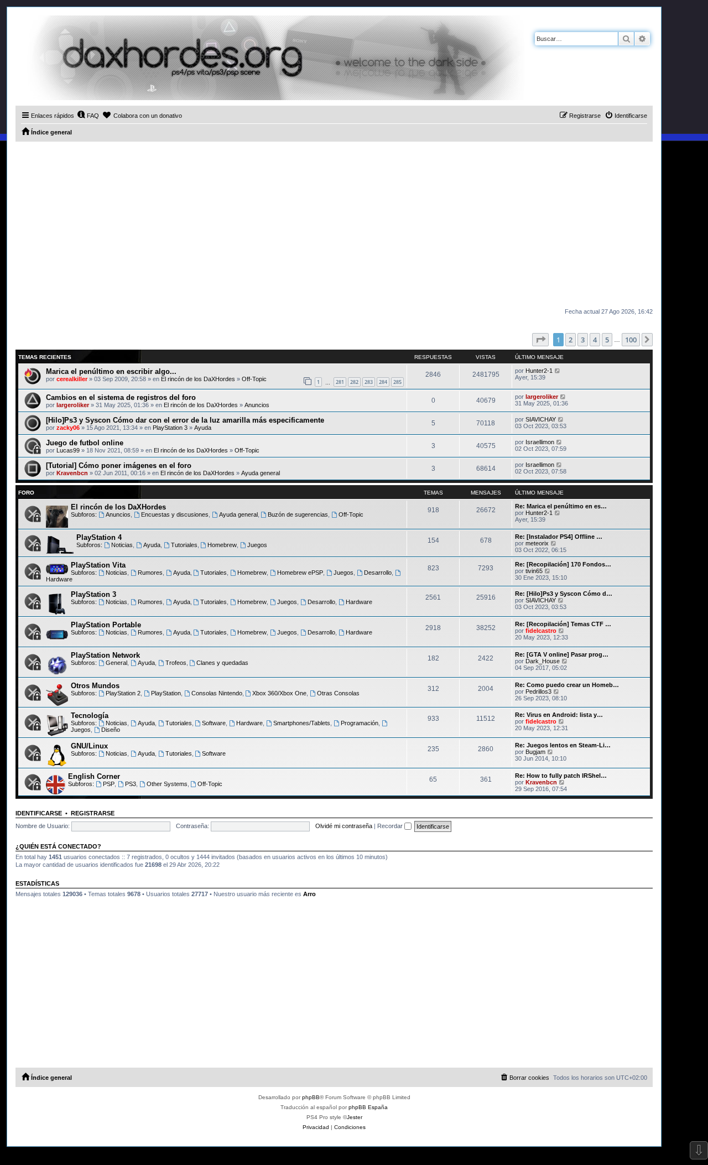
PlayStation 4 (99, 537)
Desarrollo (378, 572)
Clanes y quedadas (222, 662)
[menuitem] (88, 115)
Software (214, 723)
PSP (108, 784)
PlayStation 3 (170, 427)
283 (369, 382)
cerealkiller (71, 379)
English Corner (94, 776)
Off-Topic (254, 379)
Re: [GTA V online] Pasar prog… (561, 654)
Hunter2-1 (539, 370)
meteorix (537, 543)
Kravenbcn (72, 473)
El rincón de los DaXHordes (198, 379)
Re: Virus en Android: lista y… (559, 714)
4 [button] (595, 340)
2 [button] (570, 340)
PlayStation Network (105, 655)
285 (397, 382)
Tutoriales (184, 545)
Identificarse (38, 813)
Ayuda (202, 427)
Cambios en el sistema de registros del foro (121, 397)
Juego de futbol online (84, 443)
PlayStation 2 (123, 693)
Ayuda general (260, 473)
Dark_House (542, 661)
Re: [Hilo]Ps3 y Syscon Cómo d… (563, 593)
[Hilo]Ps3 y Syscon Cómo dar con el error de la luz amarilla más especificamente (185, 420)
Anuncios (256, 405)
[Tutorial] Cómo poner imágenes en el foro (118, 465)
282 (354, 382)
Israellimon (539, 442)
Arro (309, 894)
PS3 (130, 784)
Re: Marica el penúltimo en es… (561, 506)
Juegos (257, 545)
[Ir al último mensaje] (557, 370)
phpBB (311, 1097)
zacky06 (68, 427)
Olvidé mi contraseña (343, 826)
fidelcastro (540, 630)
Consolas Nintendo (216, 693)
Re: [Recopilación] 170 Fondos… (563, 564)
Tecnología (89, 715)
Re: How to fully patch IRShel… (561, 775)
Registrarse (92, 813)
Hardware (359, 602)
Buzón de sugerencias (298, 514)
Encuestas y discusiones (175, 514)
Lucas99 (68, 450)
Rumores (150, 572)
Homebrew (222, 545)
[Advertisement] (334, 224)
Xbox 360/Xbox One (279, 693)
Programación (359, 723)
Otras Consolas (338, 693)
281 (340, 382)
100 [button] (631, 340)
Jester (354, 1117)
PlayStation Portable (106, 625)
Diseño (110, 729)
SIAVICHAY (540, 419)
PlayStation (166, 693)
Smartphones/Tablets (301, 723)
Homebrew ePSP (300, 572)
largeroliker (72, 405)
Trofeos (175, 662)
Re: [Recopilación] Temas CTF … (563, 624)
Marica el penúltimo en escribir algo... (111, 371)
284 (383, 382)
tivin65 (534, 571)
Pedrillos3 (538, 691)
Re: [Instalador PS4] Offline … (558, 536)
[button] (540, 339)
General (116, 662)
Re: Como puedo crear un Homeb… (567, 685)
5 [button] (607, 340)
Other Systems (167, 784)
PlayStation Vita (98, 565)
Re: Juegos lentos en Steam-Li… (563, 745)
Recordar (390, 826)
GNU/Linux (89, 746)
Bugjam (535, 751)
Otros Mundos (95, 686)
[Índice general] (269, 57)
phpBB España (368, 1107)
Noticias (122, 545)
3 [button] (583, 340)
